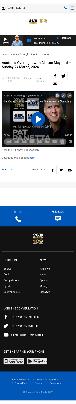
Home (4, 54)
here (32, 157)
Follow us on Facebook (25, 317)
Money (44, 286)
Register (20, 8)
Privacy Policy (21, 383)
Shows (7, 268)
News (43, 274)
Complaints (56, 383)
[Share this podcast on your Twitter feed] (64, 76)
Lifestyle (45, 292)
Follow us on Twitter (24, 326)
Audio (7, 274)
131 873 (65, 8)
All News (45, 268)
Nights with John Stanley (46, 43)
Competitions (12, 280)
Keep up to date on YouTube (27, 335)
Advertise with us (20, 379)
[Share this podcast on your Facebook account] (55, 76)
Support (39, 383)
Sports (7, 286)
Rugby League (12, 292)
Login (11, 8)
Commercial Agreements (48, 379)
